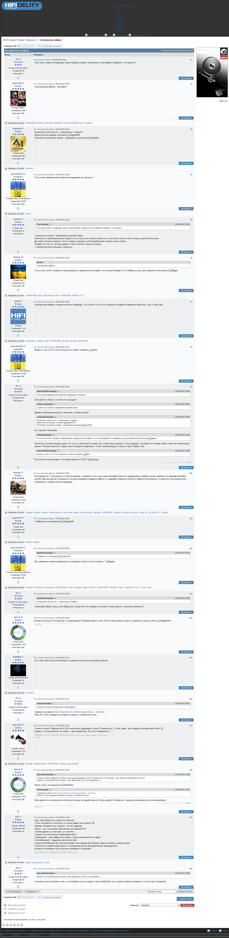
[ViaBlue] (11, 925)
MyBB (15, 935)
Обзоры (118, 19)
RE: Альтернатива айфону (44, 84)
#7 (191, 302)
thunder (134, 512)
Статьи (119, 22)
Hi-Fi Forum (9, 40)
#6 (191, 258)
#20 (190, 869)
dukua (17, 301)
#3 (191, 129)
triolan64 (29, 587)
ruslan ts (17, 219)
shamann (118, 512)
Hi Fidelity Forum (56, 935)
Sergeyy (17, 257)
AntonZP (49, 123)
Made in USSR (89, 587)
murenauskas (86, 512)
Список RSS (123, 931)
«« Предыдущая (13, 891)
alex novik (67, 512)
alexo (149, 587)
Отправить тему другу (17, 909)
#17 (190, 725)
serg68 (45, 512)
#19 (190, 817)
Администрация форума (14, 931)
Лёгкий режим (109, 931)
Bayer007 (17, 518)
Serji (144, 587)
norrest (17, 617)
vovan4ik (67, 123)
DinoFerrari (39, 587)
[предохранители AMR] (3, 925)
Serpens (73, 341)
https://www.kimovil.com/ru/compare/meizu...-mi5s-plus (80, 712)
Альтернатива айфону (43, 60)
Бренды (118, 28)
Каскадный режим (169, 50)
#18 (190, 770)
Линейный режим (185, 50)
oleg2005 (58, 123)
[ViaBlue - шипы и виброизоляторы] (18, 925)
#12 (190, 548)
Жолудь (17, 472)
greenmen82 (73, 764)
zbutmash (17, 128)
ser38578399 (31, 295)
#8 (191, 347)
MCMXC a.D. (78, 123)
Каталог (118, 30)
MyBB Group (34, 935)
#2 (191, 84)
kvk (17, 817)
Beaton (76, 512)
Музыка (119, 25)
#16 (190, 699)
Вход (112, 6)
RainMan (17, 657)
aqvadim (29, 168)
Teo (17, 59)
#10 (190, 473)
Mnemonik (48, 295)
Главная (119, 14)
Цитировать (186, 78)
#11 (191, 519)
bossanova (50, 587)
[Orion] (224, 101)
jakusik (29, 542)
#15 (190, 658)
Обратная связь (56, 931)
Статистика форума (37, 931)
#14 (190, 618)
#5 (191, 220)
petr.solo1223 (17, 174)
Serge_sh (143, 512)
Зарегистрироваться (127, 6)
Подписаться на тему (16, 913)
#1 (191, 60)
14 (39, 46)
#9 (191, 387)
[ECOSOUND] (14, 925)
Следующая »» (32, 891)
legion (57, 295)
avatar (28, 214)
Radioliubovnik (55, 512)
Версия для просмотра (17, 905)
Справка (96, 931)
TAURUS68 (31, 123)
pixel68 (37, 512)
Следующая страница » (52, 46)
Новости (119, 16)
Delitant (88, 123)
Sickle (120, 587)
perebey (40, 123)
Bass (40, 295)
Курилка (30, 40)
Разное (20, 40)
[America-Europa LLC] (7, 925)
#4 (191, 175)
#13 (190, 594)
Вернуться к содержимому (77, 931)
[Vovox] (21, 925)
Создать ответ (185, 899)
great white (17, 83)
